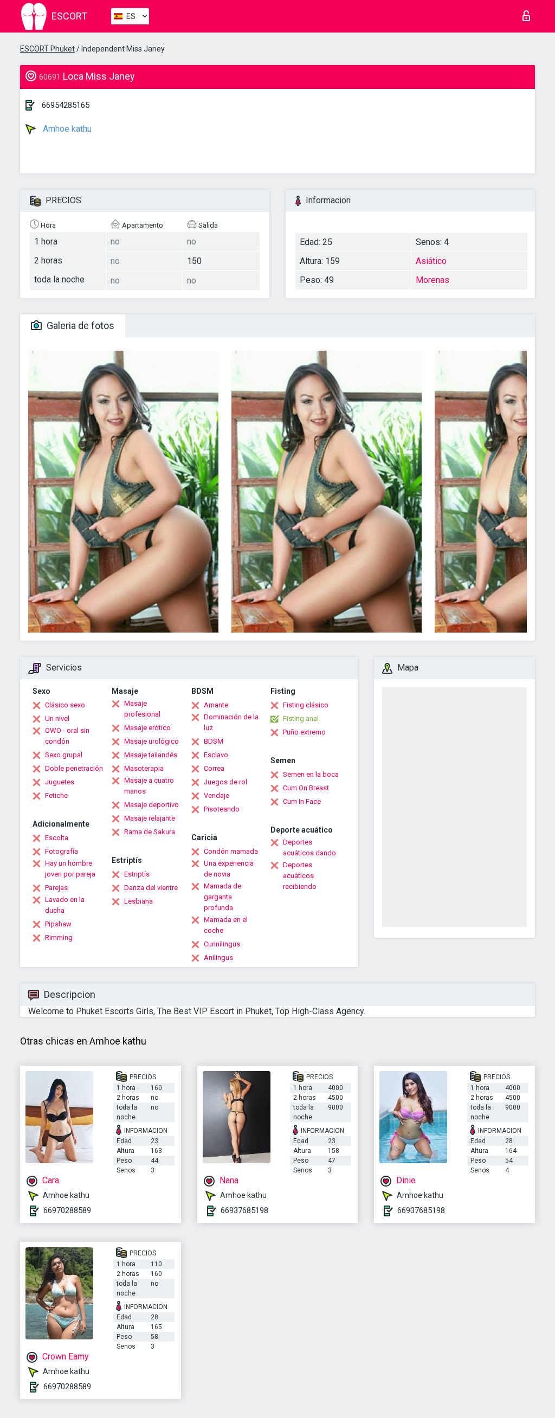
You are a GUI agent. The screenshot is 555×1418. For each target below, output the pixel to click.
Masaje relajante (149, 818)
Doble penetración (74, 768)
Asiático (431, 261)
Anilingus (218, 957)
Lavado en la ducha (65, 904)
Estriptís (137, 874)
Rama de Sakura (149, 832)
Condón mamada (231, 851)
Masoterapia (144, 768)
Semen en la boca (311, 774)
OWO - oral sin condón (67, 735)
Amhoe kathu (66, 129)
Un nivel (57, 718)
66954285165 (65, 105)
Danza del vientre (151, 888)
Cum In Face (302, 801)
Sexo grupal (63, 755)
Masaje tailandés (150, 755)
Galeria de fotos (79, 325)
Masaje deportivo (151, 805)
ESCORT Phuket (47, 48)
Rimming (59, 937)
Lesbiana (138, 901)
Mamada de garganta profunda (222, 897)
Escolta (56, 838)
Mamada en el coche (226, 925)
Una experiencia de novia (229, 868)
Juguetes (59, 782)
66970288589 (67, 1210)
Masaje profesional (142, 708)
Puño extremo (304, 732)
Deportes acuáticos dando (309, 847)
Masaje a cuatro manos (149, 785)
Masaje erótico (147, 728)
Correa (214, 768)
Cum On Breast (306, 788)
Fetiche (56, 795)
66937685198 (244, 1210)
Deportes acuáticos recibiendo (300, 876)
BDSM (213, 741)
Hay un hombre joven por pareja (70, 868)
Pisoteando (222, 809)
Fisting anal (301, 718)
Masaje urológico (151, 741)
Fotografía (61, 851)
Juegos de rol (225, 782)
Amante (216, 705)
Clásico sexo (65, 705)
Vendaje (216, 795)
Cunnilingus (222, 944)
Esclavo (216, 755)
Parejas (56, 888)
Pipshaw (58, 924)
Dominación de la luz (231, 722)
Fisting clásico (305, 705)
